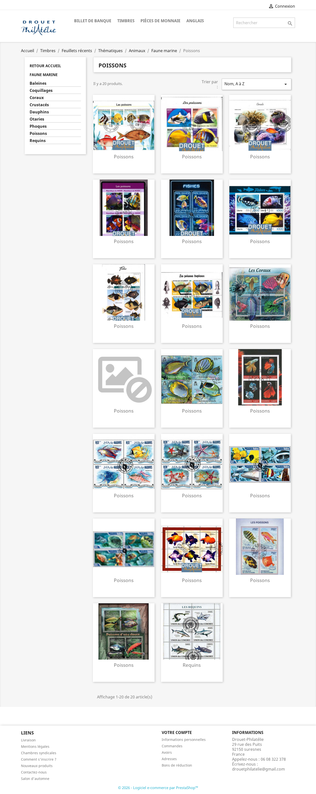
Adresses (169, 758)
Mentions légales (35, 746)
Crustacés (39, 104)
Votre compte (177, 732)
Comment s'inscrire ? (38, 759)
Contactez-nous (34, 772)
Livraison (28, 740)
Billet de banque (92, 20)
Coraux (37, 97)
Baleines (38, 83)
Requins (38, 140)
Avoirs (167, 752)
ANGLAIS (195, 20)
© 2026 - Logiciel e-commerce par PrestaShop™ (158, 787)
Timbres (126, 20)
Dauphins (39, 112)
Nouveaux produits (37, 765)
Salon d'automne (35, 778)
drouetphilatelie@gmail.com (258, 769)
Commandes (172, 746)
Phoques (38, 126)
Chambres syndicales (38, 753)
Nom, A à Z (256, 84)
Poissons (38, 133)
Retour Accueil (45, 65)
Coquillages (41, 90)
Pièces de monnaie (160, 20)
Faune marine (44, 74)
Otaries (37, 119)
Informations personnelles (184, 739)
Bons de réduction (177, 765)
